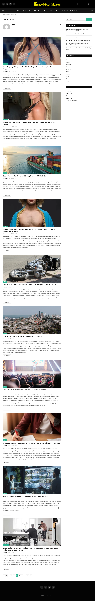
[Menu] (3, 10)
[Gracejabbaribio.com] (47, 4)
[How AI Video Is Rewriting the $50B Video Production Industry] (32, 480)
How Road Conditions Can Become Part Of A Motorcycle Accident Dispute (29, 285)
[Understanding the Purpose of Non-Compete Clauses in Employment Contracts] (32, 427)
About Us (68, 91)
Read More (7, 88)
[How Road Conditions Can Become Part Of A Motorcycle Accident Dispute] (32, 269)
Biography (26, 10)
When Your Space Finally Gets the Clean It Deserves (78, 34)
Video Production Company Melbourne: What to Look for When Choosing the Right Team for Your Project (30, 549)
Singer (67, 76)
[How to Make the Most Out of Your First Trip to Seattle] (32, 320)
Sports (51, 10)
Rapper (68, 74)
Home (18, 10)
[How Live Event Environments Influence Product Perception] (32, 374)
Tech (57, 10)
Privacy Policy (69, 98)
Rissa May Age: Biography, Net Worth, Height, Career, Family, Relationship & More (30, 68)
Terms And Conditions (71, 100)
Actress (6, 63)
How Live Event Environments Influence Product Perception (24, 390)
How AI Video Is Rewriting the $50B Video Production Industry (25, 496)
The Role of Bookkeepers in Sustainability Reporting (78, 37)
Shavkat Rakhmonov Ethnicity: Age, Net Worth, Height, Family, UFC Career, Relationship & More (29, 230)
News (44, 10)
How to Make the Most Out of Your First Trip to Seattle (22, 336)
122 (27, 575)
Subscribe (82, 4)
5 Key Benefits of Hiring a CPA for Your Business (78, 40)
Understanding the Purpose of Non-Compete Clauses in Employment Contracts (31, 443)
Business (65, 10)
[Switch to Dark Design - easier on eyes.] (90, 10)
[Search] (92, 10)
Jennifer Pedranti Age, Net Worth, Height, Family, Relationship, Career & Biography (29, 123)
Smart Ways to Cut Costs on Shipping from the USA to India (24, 176)
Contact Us (74, 10)
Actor (67, 59)
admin (13, 24)
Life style (37, 10)
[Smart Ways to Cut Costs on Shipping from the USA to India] (32, 160)
